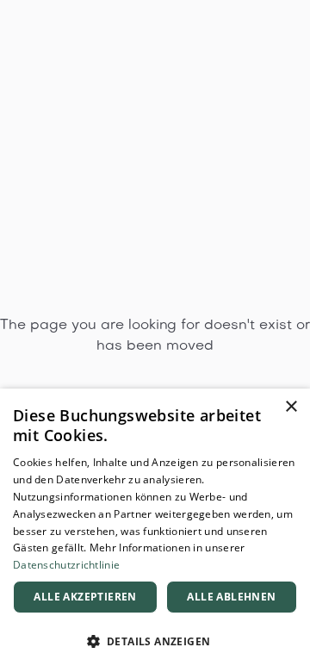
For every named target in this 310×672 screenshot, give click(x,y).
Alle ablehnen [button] (231, 596)
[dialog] (155, 530)
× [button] (290, 407)
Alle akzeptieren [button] (85, 596)
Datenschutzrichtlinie (66, 564)
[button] (155, 642)
